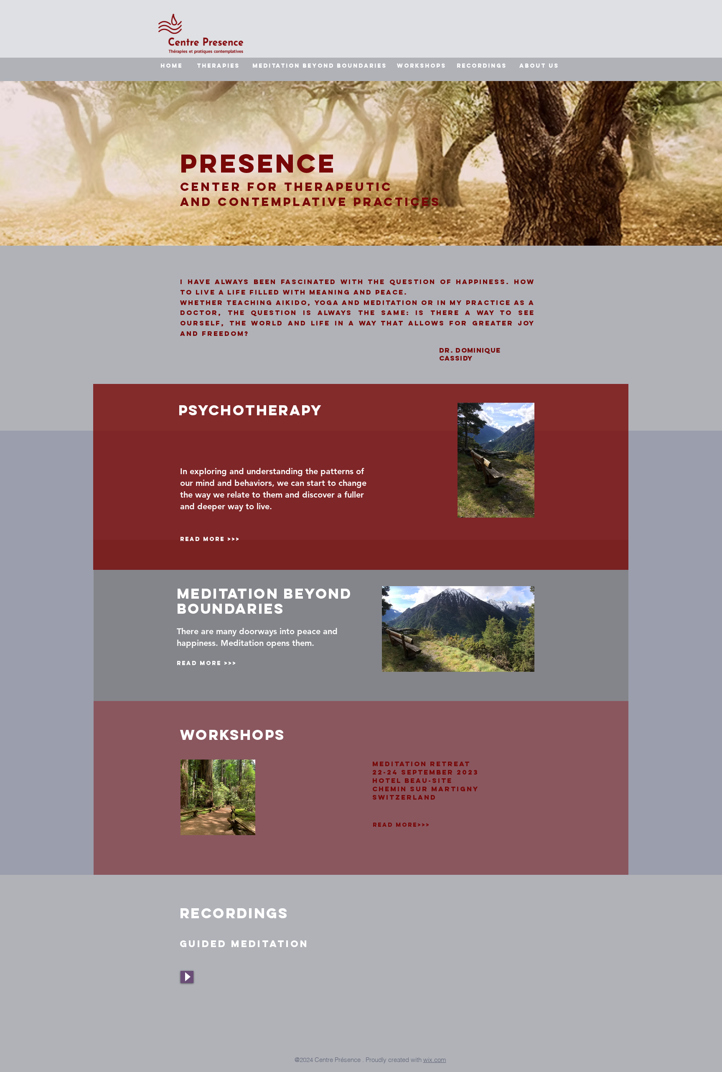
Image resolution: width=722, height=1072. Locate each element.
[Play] (186, 977)
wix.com (434, 1060)
